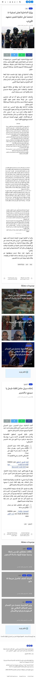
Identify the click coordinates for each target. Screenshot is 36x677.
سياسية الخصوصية (22, 676)
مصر (27, 264)
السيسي (25, 384)
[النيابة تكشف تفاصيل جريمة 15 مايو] (18, 328)
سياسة (31, 8)
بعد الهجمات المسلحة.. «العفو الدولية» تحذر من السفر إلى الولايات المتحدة (18, 636)
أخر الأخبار (29, 292)
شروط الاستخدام (30, 676)
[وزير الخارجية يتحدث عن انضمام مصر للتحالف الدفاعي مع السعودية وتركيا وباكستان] (18, 354)
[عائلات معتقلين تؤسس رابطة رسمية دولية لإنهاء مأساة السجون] (18, 301)
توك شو (24, 319)
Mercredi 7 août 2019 (19, 467)
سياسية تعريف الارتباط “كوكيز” (12, 676)
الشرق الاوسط (28, 345)
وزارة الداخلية (21, 264)
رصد (26, 8)
